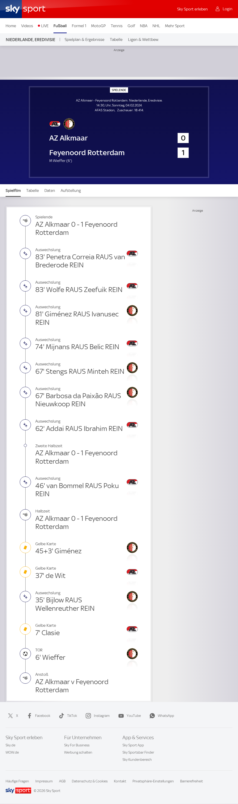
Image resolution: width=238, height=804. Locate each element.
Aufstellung (71, 190)
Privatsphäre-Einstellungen (153, 781)
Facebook (42, 716)
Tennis (116, 25)
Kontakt (120, 781)
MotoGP (98, 25)
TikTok (72, 716)
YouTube (134, 716)
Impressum (44, 781)
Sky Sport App (133, 745)
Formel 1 (79, 25)
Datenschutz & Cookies (90, 781)
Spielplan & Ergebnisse (84, 39)
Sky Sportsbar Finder (138, 752)
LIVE (45, 25)
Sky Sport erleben (192, 9)
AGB (62, 781)
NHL (156, 25)
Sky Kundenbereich (137, 760)
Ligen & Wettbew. (143, 39)
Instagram (102, 716)
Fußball (60, 25)
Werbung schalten (78, 752)
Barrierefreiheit (191, 781)
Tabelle (116, 39)
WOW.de (12, 752)
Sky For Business (76, 745)
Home (11, 25)
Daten (49, 190)
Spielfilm (13, 190)
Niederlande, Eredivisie (30, 39)
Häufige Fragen (17, 781)
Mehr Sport (175, 25)
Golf (131, 25)
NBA (143, 25)
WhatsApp (166, 716)
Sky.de (10, 745)
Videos (27, 25)
